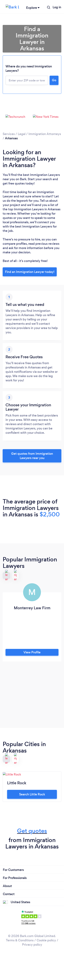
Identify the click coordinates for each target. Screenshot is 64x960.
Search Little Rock (32, 794)
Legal (21, 134)
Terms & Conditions (20, 940)
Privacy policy (32, 944)
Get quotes (32, 831)
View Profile (32, 652)
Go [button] (54, 80)
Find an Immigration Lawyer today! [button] (29, 272)
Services (9, 134)
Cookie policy (46, 940)
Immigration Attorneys (44, 134)
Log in (57, 7)
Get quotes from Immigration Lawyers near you (32, 455)
